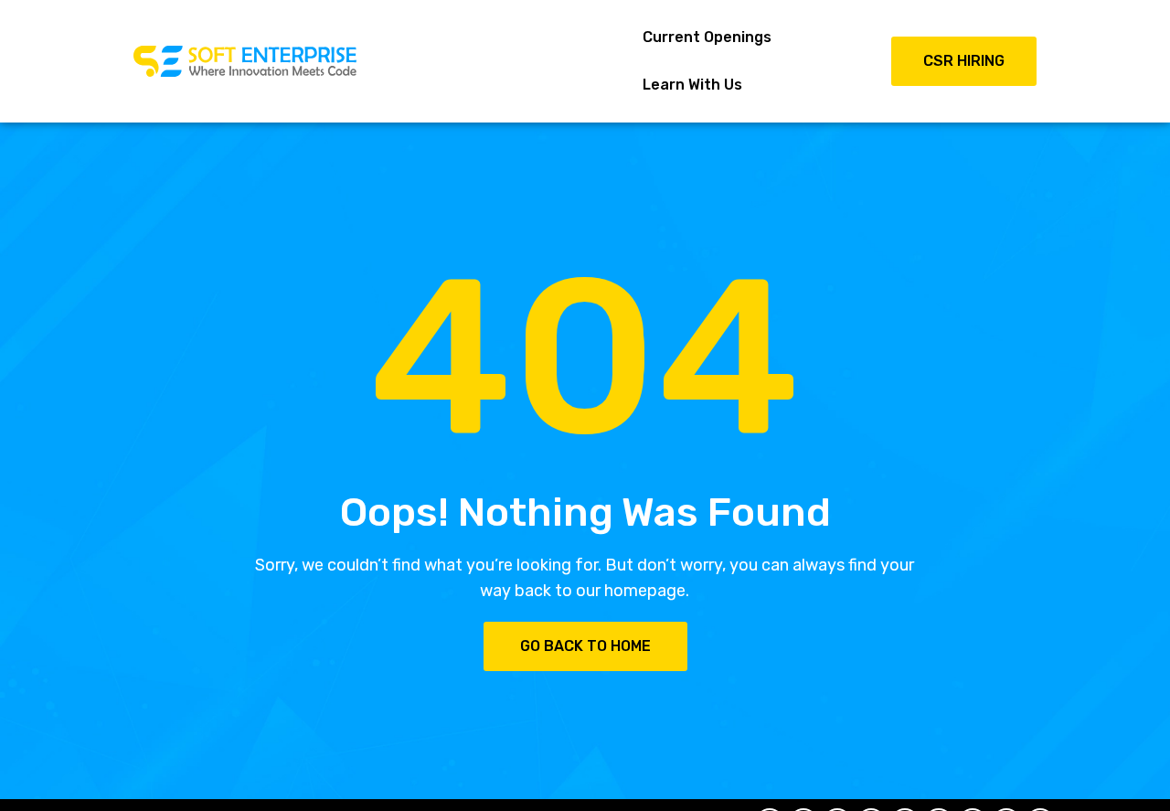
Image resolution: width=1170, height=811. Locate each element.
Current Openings (707, 37)
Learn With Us (692, 84)
